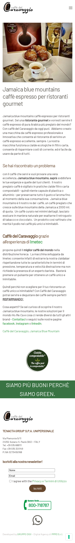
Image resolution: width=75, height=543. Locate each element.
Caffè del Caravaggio (16, 331)
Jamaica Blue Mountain (44, 331)
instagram (22, 323)
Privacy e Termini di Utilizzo (49, 481)
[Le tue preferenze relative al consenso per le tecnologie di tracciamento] (69, 537)
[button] (70, 8)
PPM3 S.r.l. (57, 534)
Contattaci (19, 319)
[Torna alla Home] (18, 8)
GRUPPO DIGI (24, 534)
